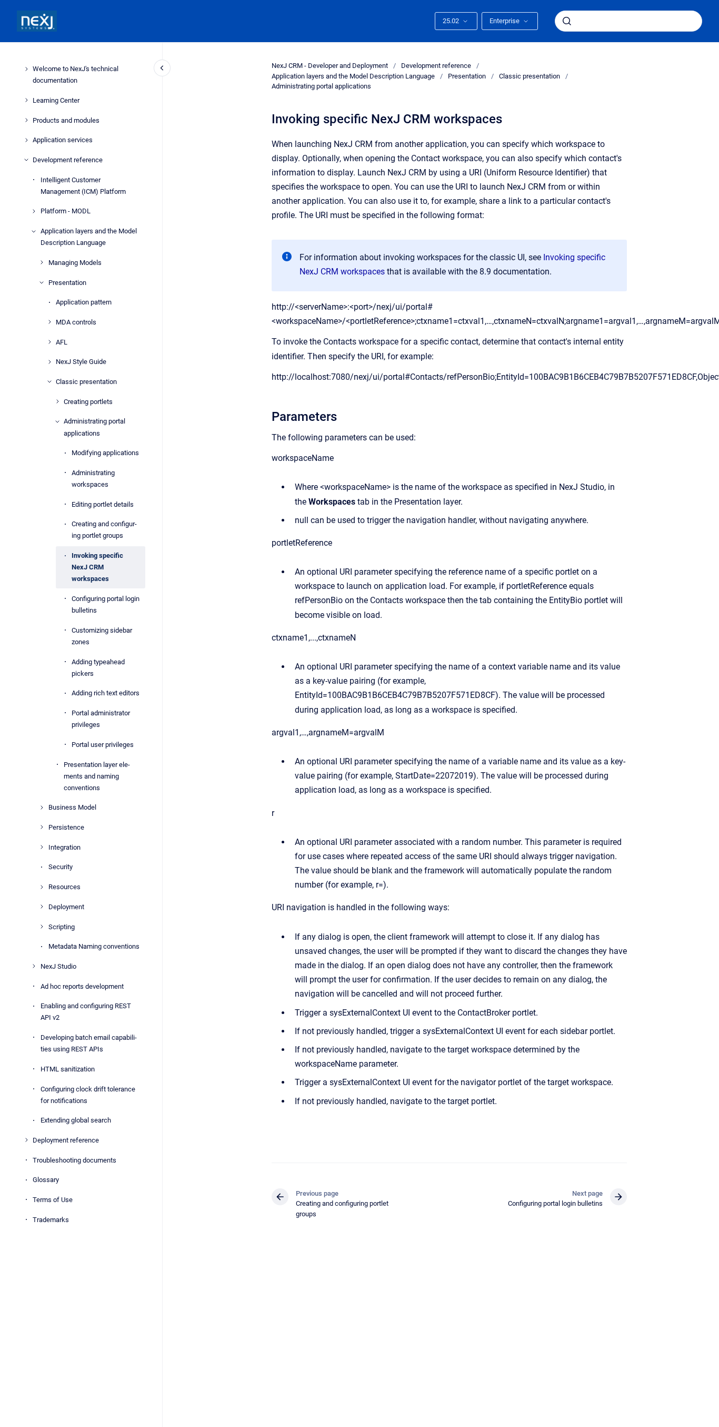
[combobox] (628, 21)
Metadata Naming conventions (93, 946)
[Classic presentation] (49, 381)
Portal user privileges (103, 744)
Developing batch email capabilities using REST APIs (89, 1043)
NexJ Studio (58, 966)
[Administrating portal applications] (57, 421)
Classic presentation (86, 382)
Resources (64, 887)
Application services (63, 140)
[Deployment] (41, 906)
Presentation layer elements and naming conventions (97, 775)
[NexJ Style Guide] (49, 362)
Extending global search (76, 1120)
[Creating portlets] (57, 401)
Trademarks (51, 1219)
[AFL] (49, 342)
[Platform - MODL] (33, 211)
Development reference (68, 160)
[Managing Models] (41, 262)
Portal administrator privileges (101, 719)
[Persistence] (41, 827)
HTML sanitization (68, 1068)
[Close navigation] (162, 68)
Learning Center (56, 100)
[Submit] (566, 21)
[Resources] (41, 887)
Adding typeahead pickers (98, 667)
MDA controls (76, 322)
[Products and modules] (26, 120)
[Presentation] (41, 282)
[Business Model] (41, 807)
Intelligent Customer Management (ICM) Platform (83, 185)
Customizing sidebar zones (102, 635)
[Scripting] (41, 926)
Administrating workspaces (93, 478)
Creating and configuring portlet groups (104, 529)
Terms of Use (53, 1200)
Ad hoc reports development (82, 986)
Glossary (46, 1180)
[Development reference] (26, 159)
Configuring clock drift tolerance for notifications (88, 1094)
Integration (64, 847)
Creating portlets (88, 401)
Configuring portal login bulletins (105, 604)
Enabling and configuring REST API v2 (86, 1011)
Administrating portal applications (94, 427)
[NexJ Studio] (33, 966)
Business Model (72, 807)
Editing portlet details (103, 504)
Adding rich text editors (105, 693)
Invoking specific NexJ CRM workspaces (97, 567)
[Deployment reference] (26, 1140)
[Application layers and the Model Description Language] (33, 231)
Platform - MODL (66, 211)
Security (60, 867)
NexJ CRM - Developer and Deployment (330, 66)
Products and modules (66, 120)
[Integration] (41, 847)
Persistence (66, 827)
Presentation (67, 282)
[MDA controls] (49, 322)
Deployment (66, 906)
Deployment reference (66, 1140)
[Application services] (26, 140)
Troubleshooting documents (74, 1160)
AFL (61, 342)
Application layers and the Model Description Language (89, 237)
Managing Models (75, 263)
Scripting (61, 926)
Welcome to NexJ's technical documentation (75, 74)
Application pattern (84, 302)
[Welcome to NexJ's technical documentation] (26, 69)
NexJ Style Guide (81, 362)
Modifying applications (105, 453)
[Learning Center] (26, 100)
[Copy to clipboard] (267, 415)
